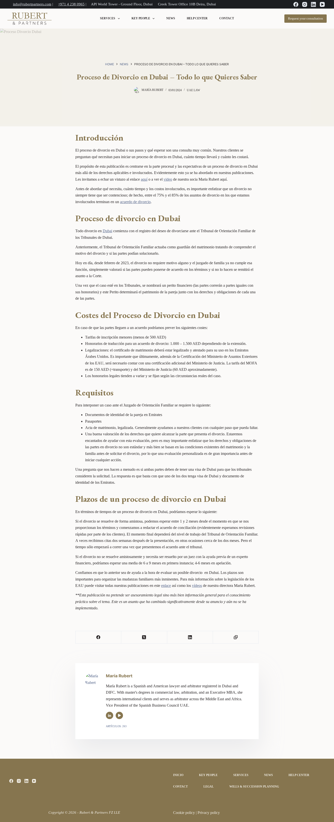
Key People (141, 18)
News (170, 18)
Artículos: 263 (116, 726)
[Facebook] (295, 4)
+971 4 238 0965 (71, 4)
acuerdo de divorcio (135, 202)
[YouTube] (322, 4)
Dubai (107, 231)
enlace (166, 585)
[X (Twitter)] (144, 637)
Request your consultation (305, 18)
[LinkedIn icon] (109, 715)
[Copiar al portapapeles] (236, 637)
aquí (144, 179)
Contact (226, 18)
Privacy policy (209, 813)
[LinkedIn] (313, 4)
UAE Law (193, 90)
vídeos (197, 585)
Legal (208, 786)
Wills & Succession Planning (254, 786)
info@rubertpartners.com (32, 4)
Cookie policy (184, 813)
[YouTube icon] (119, 715)
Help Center (197, 18)
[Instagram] (304, 4)
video (168, 179)
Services (107, 18)
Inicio (178, 775)
